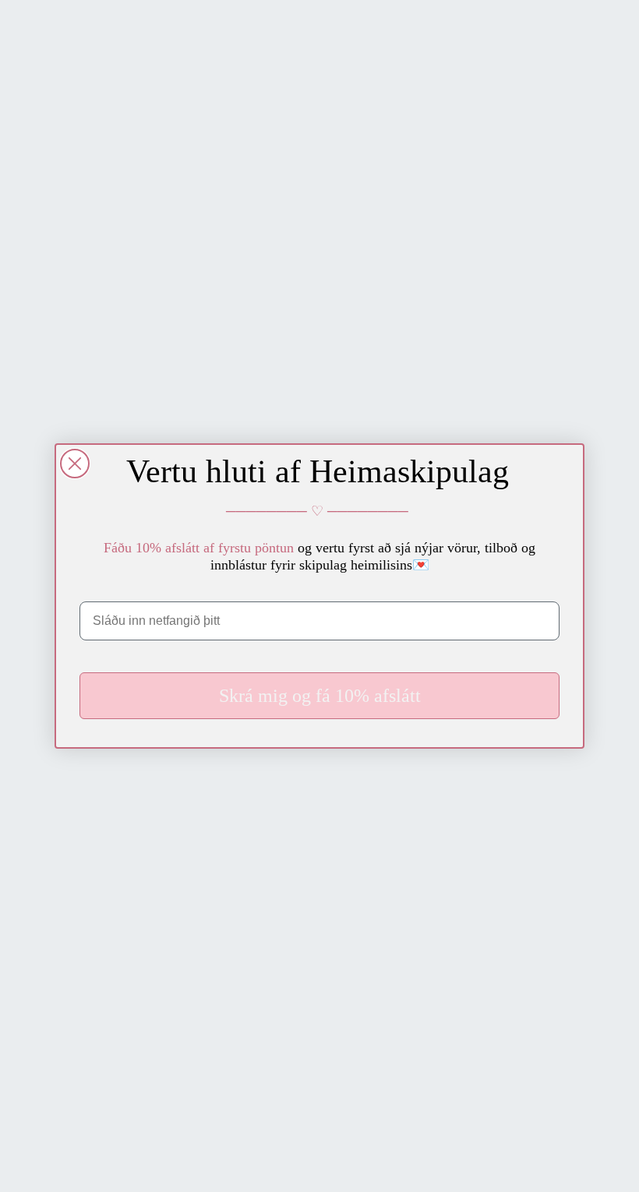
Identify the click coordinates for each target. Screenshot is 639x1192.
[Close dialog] (75, 464)
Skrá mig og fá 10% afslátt (320, 696)
